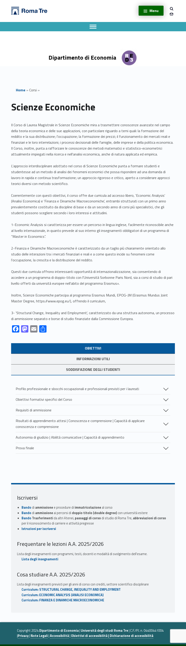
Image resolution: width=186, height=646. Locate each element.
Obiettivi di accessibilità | (90, 635)
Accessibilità (59, 635)
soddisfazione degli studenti (93, 369)
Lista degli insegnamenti (40, 559)
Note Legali (39, 635)
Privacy (23, 635)
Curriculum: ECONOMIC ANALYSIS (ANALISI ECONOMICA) (63, 595)
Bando (26, 507)
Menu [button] (154, 10)
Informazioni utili (93, 359)
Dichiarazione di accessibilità (131, 635)
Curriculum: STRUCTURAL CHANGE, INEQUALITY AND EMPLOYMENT (71, 589)
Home (20, 90)
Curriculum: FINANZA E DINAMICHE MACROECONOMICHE (63, 600)
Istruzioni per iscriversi (39, 528)
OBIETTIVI (93, 348)
